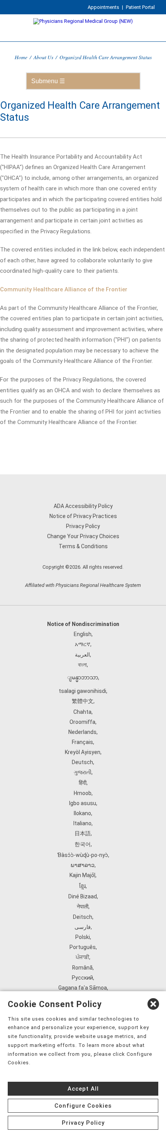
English (82, 634)
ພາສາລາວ (83, 865)
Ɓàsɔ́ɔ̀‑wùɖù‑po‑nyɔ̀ (82, 855)
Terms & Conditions (83, 546)
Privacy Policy (83, 526)
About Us (43, 57)
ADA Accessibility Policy (83, 506)
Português (82, 947)
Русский (82, 978)
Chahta (82, 712)
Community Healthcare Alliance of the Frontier (63, 289)
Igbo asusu (82, 803)
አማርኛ (82, 644)
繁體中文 (82, 701)
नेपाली (82, 906)
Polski (82, 937)
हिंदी (82, 783)
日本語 (83, 833)
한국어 (83, 844)
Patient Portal (140, 7)
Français (82, 742)
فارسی (83, 927)
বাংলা (82, 665)
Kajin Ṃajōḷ (82, 875)
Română (82, 968)
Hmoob (82, 793)
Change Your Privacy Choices (83, 536)
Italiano (82, 823)
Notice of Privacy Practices (83, 516)
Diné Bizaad (82, 896)
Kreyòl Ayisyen (82, 752)
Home (21, 57)
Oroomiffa (82, 722)
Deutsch (82, 762)
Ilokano (82, 813)
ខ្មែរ (82, 886)
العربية (82, 655)
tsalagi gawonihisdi (82, 691)
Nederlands (82, 732)
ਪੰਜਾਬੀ (82, 957)
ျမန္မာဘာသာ (82, 677)
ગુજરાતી (82, 772)
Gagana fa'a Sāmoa (82, 988)
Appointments (103, 7)
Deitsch (82, 917)
